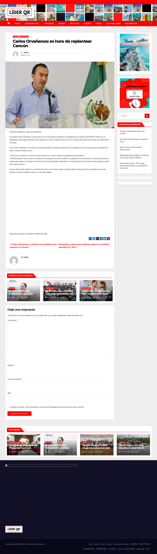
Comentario (12, 320)
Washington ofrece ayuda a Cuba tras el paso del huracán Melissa (131, 449)
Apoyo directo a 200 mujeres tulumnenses (96, 446)
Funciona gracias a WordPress (15, 544)
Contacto (109, 544)
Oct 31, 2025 (15, 452)
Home (90, 544)
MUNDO (62, 24)
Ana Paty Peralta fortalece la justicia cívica (21, 293)
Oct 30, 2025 (125, 452)
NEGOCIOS (74, 24)
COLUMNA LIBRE (113, 24)
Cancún (15, 36)
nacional (120, 549)
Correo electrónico (15, 379)
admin (26, 52)
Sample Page (140, 549)
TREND (99, 24)
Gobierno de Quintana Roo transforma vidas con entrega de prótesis (96, 295)
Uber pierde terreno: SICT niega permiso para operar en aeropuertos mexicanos (134, 165)
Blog (103, 544)
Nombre (11, 365)
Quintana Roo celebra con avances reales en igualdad (59, 293)
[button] (151, 23)
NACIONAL (49, 24)
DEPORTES (134, 544)
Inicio (17, 24)
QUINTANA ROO (32, 24)
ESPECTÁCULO (145, 544)
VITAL (148, 549)
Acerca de (97, 544)
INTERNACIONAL (88, 549)
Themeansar (41, 544)
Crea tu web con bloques (121, 544)
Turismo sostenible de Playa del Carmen (23, 446)
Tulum (85, 442)
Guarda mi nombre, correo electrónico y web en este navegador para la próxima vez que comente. (47, 407)
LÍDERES (87, 24)
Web (9, 393)
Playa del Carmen (15, 442)
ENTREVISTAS (131, 24)
